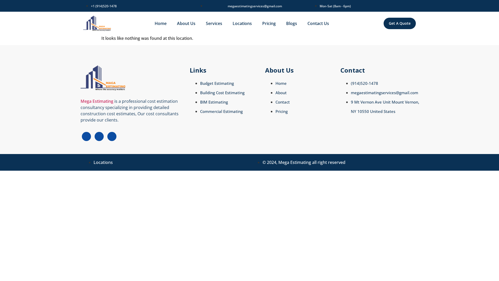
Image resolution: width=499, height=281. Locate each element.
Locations (242, 23)
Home (161, 23)
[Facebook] (86, 136)
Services (214, 23)
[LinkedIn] (111, 136)
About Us (186, 23)
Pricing (269, 23)
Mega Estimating (97, 101)
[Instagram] (99, 136)
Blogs (291, 23)
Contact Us (318, 23)
